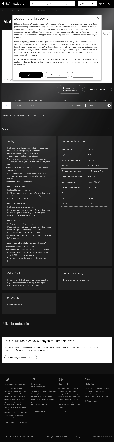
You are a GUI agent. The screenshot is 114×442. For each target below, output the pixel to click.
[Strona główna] (11, 4)
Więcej (8, 307)
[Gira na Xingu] (106, 436)
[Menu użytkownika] (109, 4)
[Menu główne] (22, 3)
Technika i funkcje (27, 11)
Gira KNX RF (53, 11)
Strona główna (6, 11)
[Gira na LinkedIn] (102, 436)
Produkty (16, 11)
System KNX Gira (41, 11)
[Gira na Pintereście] (110, 436)
